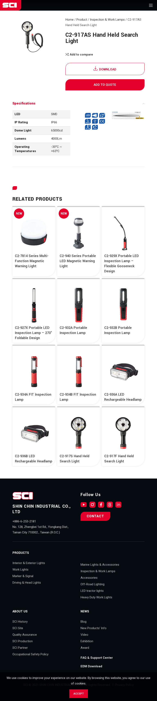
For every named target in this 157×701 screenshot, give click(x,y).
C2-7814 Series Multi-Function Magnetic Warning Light (31, 261)
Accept (78, 693)
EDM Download (91, 666)
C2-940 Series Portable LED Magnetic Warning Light (78, 261)
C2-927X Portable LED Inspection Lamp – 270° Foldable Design (33, 332)
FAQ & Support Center (97, 658)
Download (107, 69)
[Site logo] (9, 5)
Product (81, 19)
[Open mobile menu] (151, 5)
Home (69, 19)
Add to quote (105, 85)
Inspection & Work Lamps (107, 19)
